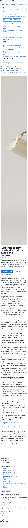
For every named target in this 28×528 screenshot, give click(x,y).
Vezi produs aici (5, 257)
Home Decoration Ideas (10, 476)
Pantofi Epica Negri (8, 470)
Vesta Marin (6, 481)
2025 (4, 469)
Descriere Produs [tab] (7, 271)
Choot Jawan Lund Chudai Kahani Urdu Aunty (14, 484)
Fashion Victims (5, 507)
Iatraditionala (14, 70)
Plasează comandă (19, 63)
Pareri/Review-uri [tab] (7, 274)
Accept (2, 525)
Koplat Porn (6, 474)
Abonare (3, 505)
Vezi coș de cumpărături (6, 63)
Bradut (5, 487)
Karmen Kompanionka (9, 472)
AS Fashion (22, 507)
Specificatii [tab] (17, 271)
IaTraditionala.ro (5, 70)
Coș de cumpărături (9, 14)
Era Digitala (8, 509)
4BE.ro (3, 509)
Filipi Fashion (14, 507)
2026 (4, 480)
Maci (4, 478)
